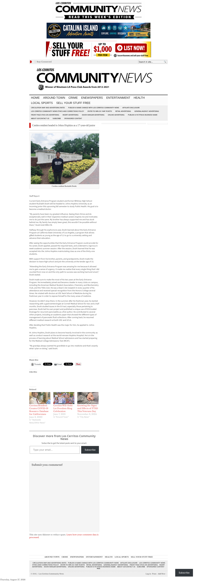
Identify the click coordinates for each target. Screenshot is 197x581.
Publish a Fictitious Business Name (142, 115)
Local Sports (42, 102)
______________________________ (98, 21)
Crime (73, 97)
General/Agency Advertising (146, 111)
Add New (161, 574)
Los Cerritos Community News (50, 574)
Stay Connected (44, 62)
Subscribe (57, 118)
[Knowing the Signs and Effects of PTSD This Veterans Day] (87, 398)
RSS (98, 568)
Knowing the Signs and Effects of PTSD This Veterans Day (87, 408)
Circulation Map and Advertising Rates (48, 107)
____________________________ (98, 40)
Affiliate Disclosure (131, 107)
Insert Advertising (70, 115)
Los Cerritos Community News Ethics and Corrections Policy (57, 111)
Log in (148, 574)
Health (139, 97)
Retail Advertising (123, 111)
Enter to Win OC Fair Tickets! (100, 111)
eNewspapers (92, 97)
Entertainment (118, 97)
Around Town (54, 97)
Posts (154, 574)
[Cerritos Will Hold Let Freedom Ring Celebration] (64, 398)
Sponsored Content (73, 118)
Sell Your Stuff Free (73, 102)
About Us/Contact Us (40, 118)
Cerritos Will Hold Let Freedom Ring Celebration (62, 408)
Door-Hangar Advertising (93, 115)
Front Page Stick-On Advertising (45, 115)
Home (35, 97)
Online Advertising (116, 115)
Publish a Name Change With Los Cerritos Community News (93, 107)
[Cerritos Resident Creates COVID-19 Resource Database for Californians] (39, 398)
